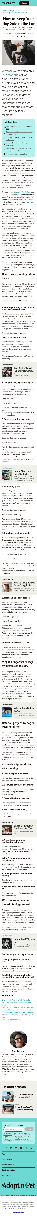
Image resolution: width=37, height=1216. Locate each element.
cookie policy (16, 1206)
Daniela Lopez (11, 33)
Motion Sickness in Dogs (11, 1020)
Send (29, 1129)
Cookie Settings (18, 1212)
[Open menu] (32, 3)
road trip (13, 75)
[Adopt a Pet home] (8, 3)
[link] (7, 1141)
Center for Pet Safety (22, 192)
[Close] (34, 1199)
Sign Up (24, 3)
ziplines (30, 202)
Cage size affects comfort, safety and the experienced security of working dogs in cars (18, 1014)
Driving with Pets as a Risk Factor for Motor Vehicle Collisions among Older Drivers (16, 1002)
